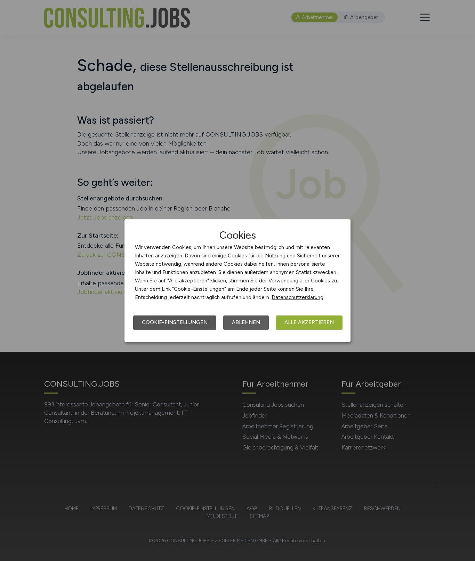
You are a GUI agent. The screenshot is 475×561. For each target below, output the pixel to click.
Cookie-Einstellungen (175, 322)
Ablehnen (246, 322)
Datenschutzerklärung (297, 297)
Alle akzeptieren (309, 322)
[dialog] (237, 280)
